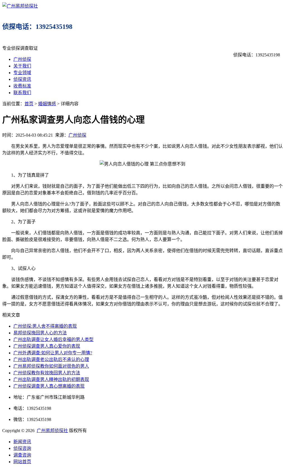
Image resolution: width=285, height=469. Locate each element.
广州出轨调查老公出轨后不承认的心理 (51, 359)
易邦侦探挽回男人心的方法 (40, 332)
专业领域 (22, 72)
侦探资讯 (22, 79)
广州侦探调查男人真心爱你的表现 (46, 346)
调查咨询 (22, 455)
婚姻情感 (47, 103)
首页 (28, 103)
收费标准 (22, 86)
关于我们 (22, 66)
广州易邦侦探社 (52, 430)
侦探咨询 (22, 448)
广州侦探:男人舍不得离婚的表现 (45, 326)
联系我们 (22, 92)
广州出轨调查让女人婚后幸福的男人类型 (53, 339)
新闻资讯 (22, 441)
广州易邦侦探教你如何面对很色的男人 (51, 366)
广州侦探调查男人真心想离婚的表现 (49, 386)
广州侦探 (22, 59)
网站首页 (22, 461)
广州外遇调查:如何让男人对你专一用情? (52, 352)
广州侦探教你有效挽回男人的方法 (46, 372)
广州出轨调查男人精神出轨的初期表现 (51, 379)
